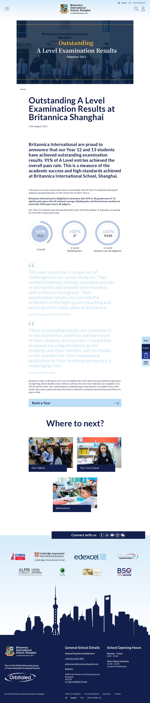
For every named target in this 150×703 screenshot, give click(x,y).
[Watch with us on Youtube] (112, 535)
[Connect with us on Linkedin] (107, 535)
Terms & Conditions (73, 694)
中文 (130, 3)
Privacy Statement (91, 694)
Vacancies (107, 694)
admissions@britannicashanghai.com (81, 664)
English (124, 3)
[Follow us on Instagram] (117, 535)
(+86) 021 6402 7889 (74, 658)
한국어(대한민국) (139, 3)
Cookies (117, 694)
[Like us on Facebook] (101, 535)
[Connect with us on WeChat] (123, 535)
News (23, 89)
